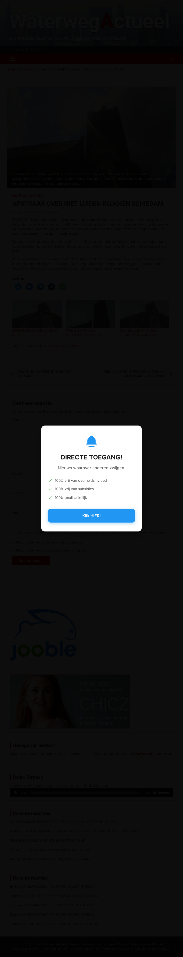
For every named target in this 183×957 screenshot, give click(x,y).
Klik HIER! (91, 515)
